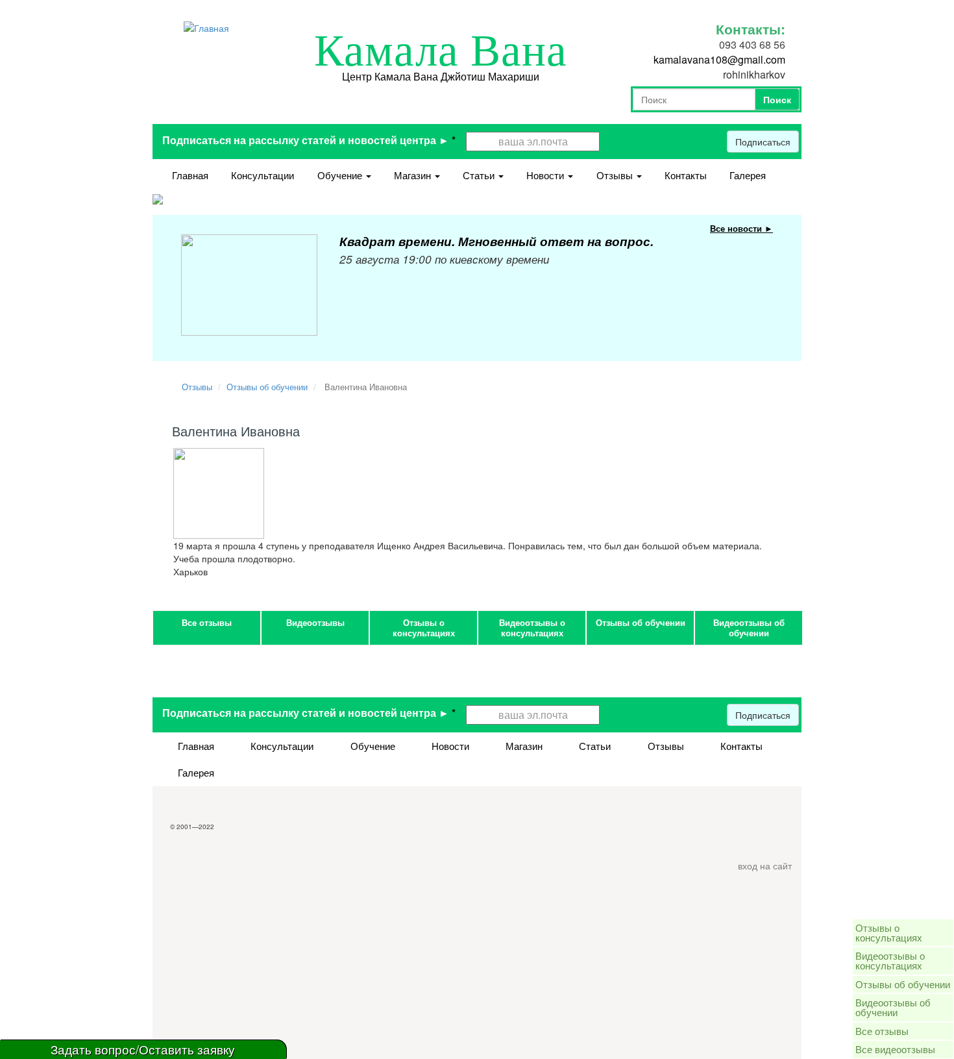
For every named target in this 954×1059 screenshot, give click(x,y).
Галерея (747, 175)
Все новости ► (741, 228)
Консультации (262, 175)
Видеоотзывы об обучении (749, 627)
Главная (190, 175)
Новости (546, 175)
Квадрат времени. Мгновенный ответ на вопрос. (496, 241)
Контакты (686, 175)
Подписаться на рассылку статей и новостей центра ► (309, 139)
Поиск (777, 99)
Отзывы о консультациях (424, 627)
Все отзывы (207, 622)
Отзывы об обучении (267, 386)
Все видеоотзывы (895, 1049)
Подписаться (762, 141)
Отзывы (615, 175)
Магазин (414, 175)
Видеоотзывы (315, 622)
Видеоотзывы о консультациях (532, 627)
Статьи (480, 175)
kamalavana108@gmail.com (719, 59)
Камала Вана (440, 50)
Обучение (341, 175)
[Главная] (206, 26)
